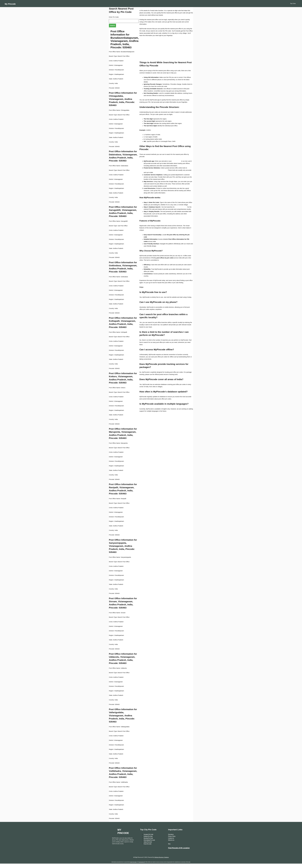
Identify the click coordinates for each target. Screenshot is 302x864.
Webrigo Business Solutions (161, 857)
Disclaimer (171, 834)
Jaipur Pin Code (148, 842)
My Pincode (10, 4)
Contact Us (171, 838)
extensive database (180, 207)
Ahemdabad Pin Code (149, 840)
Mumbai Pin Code (148, 838)
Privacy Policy (172, 836)
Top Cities (293, 3)
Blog (169, 843)
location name (176, 161)
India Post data (133, 862)
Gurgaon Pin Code (148, 834)
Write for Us (171, 840)
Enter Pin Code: (114, 17)
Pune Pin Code (147, 843)
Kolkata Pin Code (148, 836)
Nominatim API (142, 862)
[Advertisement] (166, 50)
